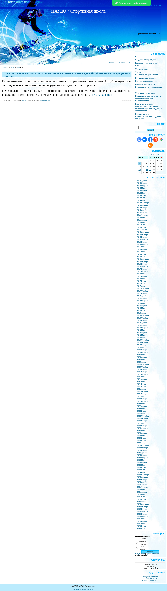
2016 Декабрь (142, 266)
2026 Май (141, 524)
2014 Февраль (142, 186)
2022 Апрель (142, 406)
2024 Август (142, 472)
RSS (160, 34)
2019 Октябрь (142, 342)
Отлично (142, 539)
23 (150, 170)
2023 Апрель (142, 433)
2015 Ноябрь (142, 237)
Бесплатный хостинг (81, 589)
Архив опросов (152, 554)
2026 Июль (141, 529)
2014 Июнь (141, 195)
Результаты (140, 554)
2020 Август (142, 362)
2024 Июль (141, 470)
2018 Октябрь (142, 318)
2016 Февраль (142, 244)
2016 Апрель (142, 249)
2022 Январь (142, 399)
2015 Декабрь (142, 239)
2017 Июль (141, 284)
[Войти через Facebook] (150, 139)
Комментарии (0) (46, 100)
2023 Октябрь (142, 448)
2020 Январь (142, 350)
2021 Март (141, 377)
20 (140, 170)
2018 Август (142, 313)
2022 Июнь (141, 411)
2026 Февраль (142, 516)
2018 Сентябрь (143, 315)
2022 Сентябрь (143, 416)
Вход (130, 62)
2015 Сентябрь (143, 232)
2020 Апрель (142, 357)
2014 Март (141, 188)
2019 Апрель (142, 333)
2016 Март (141, 247)
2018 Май (141, 308)
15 (147, 166)
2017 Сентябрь (143, 288)
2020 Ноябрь (142, 369)
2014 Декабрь (142, 210)
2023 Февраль (142, 428)
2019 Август (142, 337)
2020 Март (141, 355)
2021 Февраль (142, 374)
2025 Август (142, 502)
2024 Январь (142, 455)
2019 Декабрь (142, 347)
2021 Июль (141, 386)
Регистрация (121, 62)
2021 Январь (142, 372)
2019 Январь (142, 325)
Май (18, 67)
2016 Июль (141, 257)
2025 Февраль (142, 487)
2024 (12, 67)
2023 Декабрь (142, 453)
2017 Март (141, 274)
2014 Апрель (142, 190)
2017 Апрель (142, 276)
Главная (111, 62)
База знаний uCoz (149, 581)
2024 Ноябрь (142, 480)
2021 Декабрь (142, 396)
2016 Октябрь (142, 262)
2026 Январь (142, 514)
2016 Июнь (141, 254)
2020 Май (141, 360)
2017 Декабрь (142, 296)
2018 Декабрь (142, 323)
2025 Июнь (141, 497)
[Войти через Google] (161, 139)
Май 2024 (156, 155)
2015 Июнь (141, 225)
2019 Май (141, 335)
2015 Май (141, 222)
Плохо (141, 547)
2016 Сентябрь (143, 259)
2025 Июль (141, 499)
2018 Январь (142, 298)
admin (24, 100)
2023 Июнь (141, 438)
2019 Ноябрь (142, 345)
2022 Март (141, 404)
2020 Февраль (142, 352)
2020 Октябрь (142, 367)
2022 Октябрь (142, 418)
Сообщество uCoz (149, 579)
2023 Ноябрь (142, 450)
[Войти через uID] (139, 139)
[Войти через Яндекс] (155, 139)
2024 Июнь (141, 467)
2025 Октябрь (142, 507)
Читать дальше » (102, 94)
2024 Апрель (142, 462)
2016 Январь (142, 242)
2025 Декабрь (142, 511)
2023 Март (141, 431)
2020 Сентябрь (143, 364)
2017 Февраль (142, 271)
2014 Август (142, 200)
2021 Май (141, 382)
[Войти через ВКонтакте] (144, 139)
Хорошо (142, 541)
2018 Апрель (142, 306)
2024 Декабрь (142, 482)
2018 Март (141, 303)
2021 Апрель (142, 379)
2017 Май (141, 279)
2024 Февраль (142, 458)
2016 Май (141, 252)
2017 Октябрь (142, 291)
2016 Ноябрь (142, 264)
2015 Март (141, 217)
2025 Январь (142, 484)
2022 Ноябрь (142, 421)
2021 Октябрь (142, 391)
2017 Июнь (141, 281)
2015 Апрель (142, 220)
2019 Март (141, 330)
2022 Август (142, 413)
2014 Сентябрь (143, 203)
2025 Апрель (142, 492)
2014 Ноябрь (142, 208)
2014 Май (141, 193)
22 (147, 170)
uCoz (92, 589)
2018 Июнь (141, 311)
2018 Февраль (142, 301)
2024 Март (141, 460)
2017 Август (142, 286)
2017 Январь (142, 269)
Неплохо (142, 544)
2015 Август (142, 230)
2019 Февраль (142, 328)
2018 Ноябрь (142, 320)
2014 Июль (141, 198)
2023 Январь (142, 426)
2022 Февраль (142, 401)
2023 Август (142, 443)
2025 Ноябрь (142, 509)
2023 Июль (141, 440)
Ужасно (142, 549)
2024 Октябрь (142, 477)
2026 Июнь (141, 526)
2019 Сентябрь (143, 340)
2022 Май (141, 409)
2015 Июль (141, 227)
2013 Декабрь (142, 181)
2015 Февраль (142, 215)
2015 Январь (142, 212)
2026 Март (141, 519)
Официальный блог (150, 577)
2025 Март (141, 489)
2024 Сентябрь (143, 475)
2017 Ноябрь (142, 293)
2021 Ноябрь (142, 394)
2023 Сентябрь (143, 445)
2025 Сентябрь (143, 504)
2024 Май (141, 465)
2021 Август (142, 389)
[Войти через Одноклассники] (150, 145)
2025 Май (141, 494)
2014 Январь (142, 183)
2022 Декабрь (142, 423)
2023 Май (141, 435)
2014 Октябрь (142, 205)
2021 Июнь (141, 384)
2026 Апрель (142, 521)
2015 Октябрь (142, 235)
